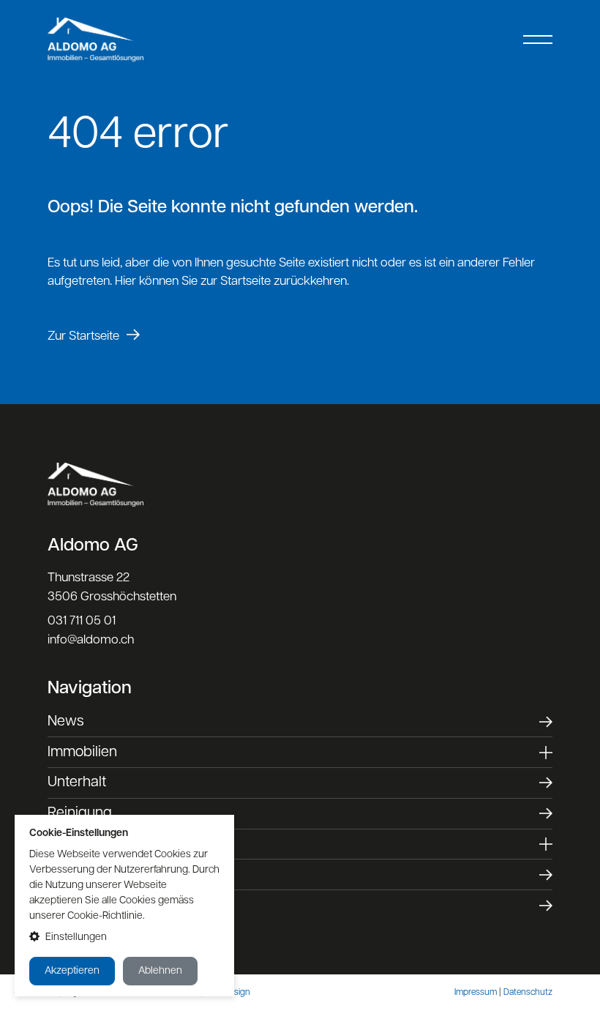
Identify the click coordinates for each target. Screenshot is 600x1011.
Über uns (77, 875)
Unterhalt (77, 782)
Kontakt (72, 905)
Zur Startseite (83, 336)
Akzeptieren (72, 971)
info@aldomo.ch (91, 640)
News (66, 722)
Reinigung (80, 813)
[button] (124, 937)
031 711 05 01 (82, 621)
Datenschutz (527, 992)
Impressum (475, 992)
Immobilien (82, 752)
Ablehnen (160, 971)
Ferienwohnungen (106, 844)
